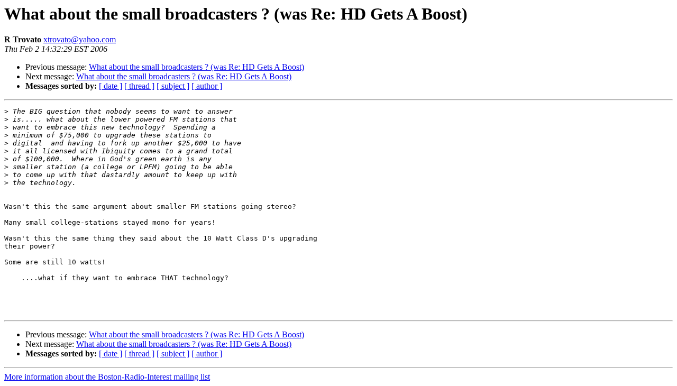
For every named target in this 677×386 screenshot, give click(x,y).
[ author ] (206, 85)
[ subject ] (173, 85)
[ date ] (110, 85)
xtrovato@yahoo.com (79, 39)
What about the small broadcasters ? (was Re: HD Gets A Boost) (196, 66)
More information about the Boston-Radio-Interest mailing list (107, 376)
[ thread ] (139, 85)
